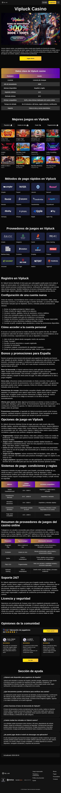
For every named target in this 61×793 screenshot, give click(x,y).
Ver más (30, 660)
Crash (36, 125)
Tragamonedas (51, 125)
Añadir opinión (50, 631)
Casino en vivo (22, 125)
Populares (7, 125)
